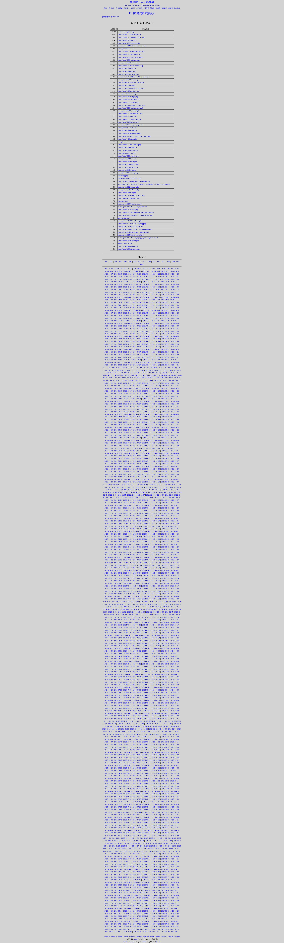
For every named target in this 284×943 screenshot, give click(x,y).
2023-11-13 (177, 604)
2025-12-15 (148, 851)
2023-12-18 (118, 617)
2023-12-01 (112, 612)
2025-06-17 (118, 794)
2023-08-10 (118, 575)
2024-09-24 (118, 708)
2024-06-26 (109, 679)
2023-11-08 (131, 604)
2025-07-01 (175, 796)
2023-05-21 (109, 549)
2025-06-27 (137, 796)
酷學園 (158, 8)
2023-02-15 (118, 518)
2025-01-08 (118, 742)
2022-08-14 (127, 458)
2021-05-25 (109, 315)
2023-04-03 (109, 534)
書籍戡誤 (164, 8)
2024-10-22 (156, 716)
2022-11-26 (116, 492)
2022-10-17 (127, 479)
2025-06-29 (156, 796)
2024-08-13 (174, 692)
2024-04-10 (137, 653)
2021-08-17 (146, 341)
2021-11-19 (119, 373)
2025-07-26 (109, 807)
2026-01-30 (127, 867)
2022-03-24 (146, 412)
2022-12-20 (109, 500)
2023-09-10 (109, 586)
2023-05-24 (137, 549)
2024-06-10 (109, 674)
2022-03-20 (109, 412)
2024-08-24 (127, 698)
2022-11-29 (144, 492)
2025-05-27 (146, 786)
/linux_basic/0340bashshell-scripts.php (131, 37)
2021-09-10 (146, 349)
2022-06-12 (146, 438)
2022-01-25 (127, 393)
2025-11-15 (177, 841)
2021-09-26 (146, 354)
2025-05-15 (109, 783)
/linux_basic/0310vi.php (126, 49)
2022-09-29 (109, 474)
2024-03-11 (156, 643)
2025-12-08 (160, 848)
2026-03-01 (109, 877)
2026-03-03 (127, 877)
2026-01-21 (118, 864)
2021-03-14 (109, 292)
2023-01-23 (127, 510)
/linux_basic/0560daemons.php (128, 122)
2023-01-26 (156, 510)
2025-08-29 (127, 817)
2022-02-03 (137, 396)
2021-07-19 (175, 331)
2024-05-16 (174, 664)
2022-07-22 (146, 451)
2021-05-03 (127, 308)
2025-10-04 (165, 828)
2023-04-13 (127, 536)
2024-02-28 (118, 640)
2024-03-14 (109, 646)
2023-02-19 (156, 518)
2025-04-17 (146, 773)
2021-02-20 (127, 284)
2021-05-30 (156, 315)
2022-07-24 (165, 451)
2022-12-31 (137, 503)
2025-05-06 (175, 778)
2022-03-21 (118, 412)
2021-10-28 (146, 365)
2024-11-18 (177, 724)
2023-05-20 (175, 547)
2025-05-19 (146, 783)
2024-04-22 (175, 656)
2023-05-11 (165, 544)
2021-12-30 (109, 386)
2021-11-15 (158, 370)
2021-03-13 (174, 289)
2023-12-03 (131, 612)
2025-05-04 (156, 778)
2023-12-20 (137, 617)
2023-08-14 (156, 575)
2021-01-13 (146, 271)
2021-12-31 (118, 386)
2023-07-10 (127, 565)
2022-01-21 (165, 391)
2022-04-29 (109, 425)
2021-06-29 (137, 326)
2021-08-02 (156, 336)
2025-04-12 (174, 770)
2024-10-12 (137, 713)
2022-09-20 (175, 469)
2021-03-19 (156, 292)
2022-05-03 (146, 425)
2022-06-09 (118, 438)
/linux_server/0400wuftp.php (128, 246)
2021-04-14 (174, 300)
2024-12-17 (138, 734)
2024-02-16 (156, 635)
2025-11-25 (116, 846)
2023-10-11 (175, 594)
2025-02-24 (109, 757)
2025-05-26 (137, 786)
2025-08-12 (118, 812)
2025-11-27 (135, 846)
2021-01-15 (165, 271)
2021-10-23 (175, 362)
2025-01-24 (118, 747)
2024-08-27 (156, 698)
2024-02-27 (109, 640)
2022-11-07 (172, 484)
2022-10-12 (156, 477)
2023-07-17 (118, 568)
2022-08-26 (165, 461)
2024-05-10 (118, 664)
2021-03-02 (146, 287)
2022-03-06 (127, 406)
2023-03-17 (174, 526)
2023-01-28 (175, 510)
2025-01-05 (165, 739)
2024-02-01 (165, 630)
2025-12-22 (137, 854)
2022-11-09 (112, 487)
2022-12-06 (131, 495)
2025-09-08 (146, 820)
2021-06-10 (109, 321)
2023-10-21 (118, 599)
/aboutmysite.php (124, 218)
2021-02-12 (127, 282)
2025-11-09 (121, 841)
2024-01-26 (109, 630)
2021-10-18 (127, 362)
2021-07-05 (118, 328)
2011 (135, 262)
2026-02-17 (146, 872)
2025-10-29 (175, 835)
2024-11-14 (140, 724)
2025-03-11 (175, 760)
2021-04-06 (175, 297)
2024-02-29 (127, 640)
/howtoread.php (123, 201)
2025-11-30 (163, 846)
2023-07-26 (127, 570)
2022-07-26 (109, 453)
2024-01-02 (109, 622)
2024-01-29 (137, 630)
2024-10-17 (109, 716)
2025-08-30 (137, 817)
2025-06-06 (165, 789)
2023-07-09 (118, 565)
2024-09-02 (137, 700)
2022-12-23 (137, 500)
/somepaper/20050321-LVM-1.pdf (129, 178)
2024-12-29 (175, 737)
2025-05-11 (146, 781)
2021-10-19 (137, 362)
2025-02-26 (127, 757)
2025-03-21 (118, 765)
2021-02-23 (156, 284)
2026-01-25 (156, 864)
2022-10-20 (156, 479)
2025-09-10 (165, 820)
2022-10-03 (146, 474)
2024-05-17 (109, 666)
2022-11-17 (109, 490)
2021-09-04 (165, 347)
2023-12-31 (165, 620)
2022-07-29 (127, 453)
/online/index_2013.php (126, 32)
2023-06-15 (118, 557)
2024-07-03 (175, 679)
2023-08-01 (109, 573)
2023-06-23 (118, 560)
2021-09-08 (127, 349)
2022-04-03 (165, 414)
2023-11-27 (153, 609)
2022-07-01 (175, 443)
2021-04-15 (109, 302)
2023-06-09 (137, 555)
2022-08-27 (175, 461)
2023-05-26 (156, 549)
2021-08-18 (156, 341)
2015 (154, 262)
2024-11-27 (106, 729)
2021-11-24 (165, 373)
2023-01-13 (109, 508)
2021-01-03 (128, 269)
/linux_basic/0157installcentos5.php (130, 114)
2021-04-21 (165, 302)
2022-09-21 (109, 471)
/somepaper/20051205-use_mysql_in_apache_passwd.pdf (138, 238)
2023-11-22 (107, 609)
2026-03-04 (137, 877)
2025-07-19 (118, 804)
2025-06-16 (109, 794)
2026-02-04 (175, 867)
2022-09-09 (146, 466)
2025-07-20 (127, 804)
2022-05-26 (137, 432)
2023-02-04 (165, 513)
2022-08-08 (146, 456)
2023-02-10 (146, 516)
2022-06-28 (146, 443)
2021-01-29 (146, 276)
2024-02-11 (109, 635)
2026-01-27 (175, 864)
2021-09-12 (165, 349)
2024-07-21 (118, 687)
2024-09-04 (156, 700)
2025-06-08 (109, 791)
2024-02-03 (109, 633)
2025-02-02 (127, 750)
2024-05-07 (165, 661)
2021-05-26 (118, 315)
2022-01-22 (175, 391)
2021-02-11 (118, 282)
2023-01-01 (146, 503)
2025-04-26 (156, 776)
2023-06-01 (137, 552)
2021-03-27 (156, 295)
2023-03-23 (156, 529)
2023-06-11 (156, 555)
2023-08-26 (118, 581)
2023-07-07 (175, 562)
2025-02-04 (146, 750)
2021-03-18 (146, 292)
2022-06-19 (137, 440)
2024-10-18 (118, 716)
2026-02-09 (146, 869)
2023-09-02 (109, 583)
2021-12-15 (119, 380)
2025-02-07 (175, 750)
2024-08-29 (175, 698)
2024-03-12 (165, 643)
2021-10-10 (127, 360)
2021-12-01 (144, 375)
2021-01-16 (174, 271)
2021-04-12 (156, 300)
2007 (116, 262)
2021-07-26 (165, 334)
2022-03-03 (175, 404)
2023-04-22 (137, 539)
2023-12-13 (148, 614)
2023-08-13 (146, 575)
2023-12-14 (157, 614)
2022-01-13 (165, 388)
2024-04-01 (127, 651)
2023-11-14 (109, 607)
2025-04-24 (137, 776)
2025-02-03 (137, 750)
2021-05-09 (109, 310)
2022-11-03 (135, 484)
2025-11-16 (109, 843)
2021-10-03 (137, 357)
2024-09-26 (137, 708)
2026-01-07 (137, 859)
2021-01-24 (175, 274)
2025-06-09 (118, 791)
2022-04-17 (146, 419)
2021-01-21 (146, 274)
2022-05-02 (137, 425)
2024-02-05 (127, 633)
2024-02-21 (127, 638)
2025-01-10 (137, 742)
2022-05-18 (137, 430)
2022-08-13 (118, 458)
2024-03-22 (109, 648)
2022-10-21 (165, 479)
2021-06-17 (174, 321)
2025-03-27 (175, 765)
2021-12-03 (163, 375)
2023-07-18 (127, 568)
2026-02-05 (109, 869)
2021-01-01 (109, 269)
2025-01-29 (165, 747)
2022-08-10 (165, 456)
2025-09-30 (127, 828)
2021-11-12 (130, 370)
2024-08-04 (165, 690)
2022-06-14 (165, 438)
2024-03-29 (175, 648)
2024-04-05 (165, 651)
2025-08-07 (146, 809)
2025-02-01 (118, 750)
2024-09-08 (118, 703)
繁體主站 (107, 8)
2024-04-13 (165, 653)
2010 (130, 262)
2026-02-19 (165, 872)
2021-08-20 (175, 341)
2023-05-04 (175, 542)
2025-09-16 (146, 822)
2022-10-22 (175, 479)
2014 (149, 262)
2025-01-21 (165, 744)
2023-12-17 (109, 617)
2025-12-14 (138, 851)
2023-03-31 (156, 531)
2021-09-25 (137, 354)
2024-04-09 (127, 653)
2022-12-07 (141, 495)
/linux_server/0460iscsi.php (127, 162)
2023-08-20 (137, 578)
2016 (158, 262)
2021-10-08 (109, 360)
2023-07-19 (137, 568)
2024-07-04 (109, 682)
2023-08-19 (127, 578)
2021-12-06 (112, 378)
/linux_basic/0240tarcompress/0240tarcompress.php (136, 212)
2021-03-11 (156, 289)
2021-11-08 (172, 367)
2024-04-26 (137, 659)
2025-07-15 (156, 802)
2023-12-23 (165, 617)
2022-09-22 (118, 471)
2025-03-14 (127, 763)
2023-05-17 (146, 547)
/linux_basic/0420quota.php (127, 139)
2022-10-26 (137, 482)
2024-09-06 (175, 700)
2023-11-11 (159, 604)
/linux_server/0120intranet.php (128, 187)
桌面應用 (139, 8)
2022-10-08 (118, 477)
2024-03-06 (109, 643)
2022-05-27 (146, 432)
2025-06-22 (165, 794)
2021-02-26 (109, 287)
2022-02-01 (118, 396)
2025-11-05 (163, 838)
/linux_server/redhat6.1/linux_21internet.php (133, 232)
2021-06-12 (127, 321)
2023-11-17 (137, 607)
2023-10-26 (165, 599)
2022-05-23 (109, 432)
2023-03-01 (175, 521)
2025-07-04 (127, 799)
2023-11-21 (175, 607)
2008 (120, 262)
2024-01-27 (118, 630)
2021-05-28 (137, 315)
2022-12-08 (150, 495)
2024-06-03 (118, 672)
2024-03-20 (165, 646)
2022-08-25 (156, 461)
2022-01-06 (175, 386)
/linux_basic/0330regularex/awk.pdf (130, 108)
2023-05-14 (118, 547)
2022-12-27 (175, 500)
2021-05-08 (175, 308)
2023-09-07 (156, 583)
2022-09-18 (156, 469)
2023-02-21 (175, 518)
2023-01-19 (165, 508)
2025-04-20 (175, 773)
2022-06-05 (156, 435)
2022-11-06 (163, 484)
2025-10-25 (137, 835)
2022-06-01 (118, 435)
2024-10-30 (156, 718)
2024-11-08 (163, 721)
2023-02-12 (165, 516)
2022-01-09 (127, 388)
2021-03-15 (118, 292)
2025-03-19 (175, 763)
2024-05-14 (156, 664)
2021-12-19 (157, 380)
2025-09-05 (118, 820)
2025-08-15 (146, 812)
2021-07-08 (146, 328)
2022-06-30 (165, 443)
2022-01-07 (109, 388)
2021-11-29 (134, 375)
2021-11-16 (168, 370)
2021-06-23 (156, 323)
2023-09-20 (127, 588)
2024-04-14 (174, 653)
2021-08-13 (109, 341)
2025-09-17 (156, 822)
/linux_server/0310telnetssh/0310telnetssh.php (134, 181)
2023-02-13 (174, 516)
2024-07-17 (156, 685)
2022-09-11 (165, 466)
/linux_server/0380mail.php (127, 130)
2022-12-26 (165, 500)
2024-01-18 (109, 627)
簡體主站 (114, 8)
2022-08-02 (165, 453)
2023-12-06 (160, 612)
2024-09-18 (137, 705)
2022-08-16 (146, 458)
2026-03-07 (165, 877)
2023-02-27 (156, 521)
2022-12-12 (110, 497)
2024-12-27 (156, 737)
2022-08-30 (127, 464)
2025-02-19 (137, 755)
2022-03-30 (127, 414)
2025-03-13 (118, 763)
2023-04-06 (137, 534)
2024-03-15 (118, 646)
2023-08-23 (165, 578)
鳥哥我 (170, 8)
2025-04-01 (146, 768)
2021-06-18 (109, 323)
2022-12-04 (112, 495)
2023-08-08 (175, 573)
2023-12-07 (169, 612)
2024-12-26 (146, 737)
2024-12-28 (165, 737)
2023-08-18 (118, 578)
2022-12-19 (176, 497)
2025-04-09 (146, 770)
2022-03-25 (156, 412)
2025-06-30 (165, 796)
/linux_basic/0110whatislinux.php (129, 133)
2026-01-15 (137, 861)
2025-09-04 (109, 820)
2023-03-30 (146, 531)
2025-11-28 (144, 846)
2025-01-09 (127, 742)
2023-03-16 (165, 526)
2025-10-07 (118, 830)
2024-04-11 (146, 653)
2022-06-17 (118, 440)
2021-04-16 (118, 302)
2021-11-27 (116, 375)
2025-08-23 (146, 815)
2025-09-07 (137, 820)
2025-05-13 (165, 781)
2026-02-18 (156, 872)
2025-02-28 (146, 757)
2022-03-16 (146, 409)
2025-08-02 (175, 807)
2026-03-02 (118, 877)
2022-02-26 (127, 404)
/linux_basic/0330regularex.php (129, 60)
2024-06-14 (146, 674)
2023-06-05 (175, 552)
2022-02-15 (174, 399)
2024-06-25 (175, 677)
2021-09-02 (146, 347)
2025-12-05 (131, 848)
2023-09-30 (146, 591)
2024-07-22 (127, 687)
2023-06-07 (118, 555)
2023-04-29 (127, 542)
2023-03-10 (109, 526)
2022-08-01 (156, 453)
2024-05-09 (109, 664)
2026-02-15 (127, 872)
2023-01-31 (127, 513)
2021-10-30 (165, 365)
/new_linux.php (123, 142)
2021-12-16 (129, 380)
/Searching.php (123, 176)
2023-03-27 (118, 531)
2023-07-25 (118, 570)
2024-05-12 (137, 664)
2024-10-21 (146, 716)
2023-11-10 (149, 604)
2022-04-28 (175, 422)
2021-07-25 (156, 334)
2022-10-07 (109, 477)
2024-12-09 (141, 731)
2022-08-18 (165, 458)
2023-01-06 (118, 505)
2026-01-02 (165, 856)
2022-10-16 (118, 479)
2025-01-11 (146, 742)
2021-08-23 (127, 344)
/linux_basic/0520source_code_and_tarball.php (134, 136)
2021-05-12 (137, 310)
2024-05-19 (127, 666)
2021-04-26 (137, 305)
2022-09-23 (127, 471)
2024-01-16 (165, 625)
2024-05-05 (146, 661)
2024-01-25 (175, 627)
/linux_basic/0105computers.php (129, 99)
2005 (106, 262)
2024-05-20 (137, 666)
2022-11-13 (149, 487)
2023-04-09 (165, 534)
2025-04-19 (165, 773)
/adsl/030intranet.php (125, 243)
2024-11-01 (175, 718)
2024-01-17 (174, 625)
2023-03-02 (109, 523)
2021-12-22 (109, 383)
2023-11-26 (144, 609)
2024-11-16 (158, 724)
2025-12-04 (122, 848)
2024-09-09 (127, 703)
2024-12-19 (157, 734)
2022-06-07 (175, 435)
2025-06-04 (146, 789)
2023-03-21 (137, 529)
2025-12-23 (146, 854)
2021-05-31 (165, 315)
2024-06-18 (109, 677)
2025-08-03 (109, 809)
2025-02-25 (118, 757)
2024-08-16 (127, 695)
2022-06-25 (118, 443)
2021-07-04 (109, 328)
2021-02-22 (146, 284)
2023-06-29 (175, 560)
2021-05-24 (175, 313)
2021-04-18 (137, 302)
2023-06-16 (127, 557)
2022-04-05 (109, 417)
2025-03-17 (156, 763)
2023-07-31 (175, 570)
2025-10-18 (146, 833)
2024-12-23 (118, 737)
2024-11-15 (149, 724)
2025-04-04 (175, 768)
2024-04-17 (127, 656)
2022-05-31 (109, 435)
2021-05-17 (109, 313)
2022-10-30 (175, 482)
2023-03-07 (156, 523)
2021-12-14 (110, 380)
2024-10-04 (137, 711)
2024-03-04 (165, 640)
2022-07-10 (109, 448)
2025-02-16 (109, 755)
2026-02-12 (174, 869)
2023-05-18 (156, 547)
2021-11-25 (175, 373)
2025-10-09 (137, 830)
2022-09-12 (174, 466)
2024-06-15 (156, 674)
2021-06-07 (156, 318)
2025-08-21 (127, 815)
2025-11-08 (112, 841)
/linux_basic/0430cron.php (127, 94)
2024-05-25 (109, 669)
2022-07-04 (127, 445)
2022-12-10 (169, 495)
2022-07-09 (175, 445)
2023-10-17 (156, 596)
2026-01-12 (109, 861)
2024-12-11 (160, 731)
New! (141, 264)
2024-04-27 (146, 659)
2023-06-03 (156, 552)
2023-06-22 (109, 560)
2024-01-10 (109, 625)
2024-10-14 (156, 713)
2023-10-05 (118, 594)
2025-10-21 (175, 833)
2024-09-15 (109, 705)
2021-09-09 (137, 349)
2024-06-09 (175, 672)
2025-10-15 (118, 833)
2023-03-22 (146, 529)
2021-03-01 (137, 287)
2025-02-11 (137, 752)
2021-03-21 (175, 292)
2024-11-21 (128, 726)
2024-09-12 (156, 703)
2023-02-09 (137, 516)
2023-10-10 (165, 594)
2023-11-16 (128, 607)
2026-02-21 (109, 874)
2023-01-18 (156, 508)
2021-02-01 (175, 276)
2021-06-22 (146, 323)
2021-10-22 (165, 362)
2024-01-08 (165, 622)
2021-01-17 (109, 274)
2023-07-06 (165, 562)
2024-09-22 (175, 705)
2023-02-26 (146, 521)
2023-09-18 (109, 588)
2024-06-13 (137, 674)
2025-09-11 (175, 820)
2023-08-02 (118, 573)
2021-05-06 (156, 308)
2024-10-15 (165, 713)
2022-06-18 (127, 440)
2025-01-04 (156, 739)
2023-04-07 (146, 534)
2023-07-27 (137, 570)
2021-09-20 (165, 352)
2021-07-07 (137, 328)
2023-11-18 (147, 607)
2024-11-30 (134, 729)
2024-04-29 (165, 659)
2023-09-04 (127, 583)
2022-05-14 (174, 427)
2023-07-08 (109, 565)
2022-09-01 (146, 464)
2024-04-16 (118, 656)
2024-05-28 (137, 669)
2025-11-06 (172, 838)
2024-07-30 (127, 690)
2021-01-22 (156, 274)
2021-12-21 (176, 380)
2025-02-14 (165, 752)
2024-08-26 (146, 698)
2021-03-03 (156, 287)
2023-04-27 (109, 542)
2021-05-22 (156, 313)
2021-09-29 (175, 354)
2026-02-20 (175, 872)
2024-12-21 (176, 734)
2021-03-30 (109, 297)
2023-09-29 (137, 591)
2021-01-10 (118, 271)
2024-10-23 (165, 716)
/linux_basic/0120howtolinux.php (129, 145)
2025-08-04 (118, 809)
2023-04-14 (137, 536)
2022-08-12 (109, 458)
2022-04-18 (156, 419)
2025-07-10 (109, 802)
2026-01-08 (146, 859)
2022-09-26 (156, 471)
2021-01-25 (109, 276)
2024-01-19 (118, 627)
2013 (144, 262)
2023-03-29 (137, 531)
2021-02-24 (165, 284)
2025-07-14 (146, 802)
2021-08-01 (146, 336)
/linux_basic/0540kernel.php (127, 116)
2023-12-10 (119, 614)
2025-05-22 (175, 783)
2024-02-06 (137, 633)
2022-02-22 (165, 401)
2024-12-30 (109, 739)
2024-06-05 (137, 672)
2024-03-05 (175, 640)
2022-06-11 (137, 438)
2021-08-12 (174, 339)
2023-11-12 (168, 604)
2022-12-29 (118, 503)
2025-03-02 (165, 757)
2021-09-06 (109, 349)
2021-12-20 (167, 380)
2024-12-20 (167, 734)
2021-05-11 (127, 310)
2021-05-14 (156, 310)
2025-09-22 (127, 825)
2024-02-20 (118, 638)
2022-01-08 (118, 388)
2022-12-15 (138, 497)
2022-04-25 (146, 422)
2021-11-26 (106, 375)
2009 (125, 262)
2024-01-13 (137, 625)
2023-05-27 (165, 549)
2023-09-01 (175, 581)
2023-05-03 (165, 542)
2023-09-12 (127, 586)
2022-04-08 (137, 417)
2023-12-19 (127, 617)
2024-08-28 (165, 698)
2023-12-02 (122, 612)
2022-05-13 (165, 427)
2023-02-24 (127, 521)
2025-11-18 (128, 843)
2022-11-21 (147, 490)
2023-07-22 (165, 568)
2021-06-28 (127, 326)
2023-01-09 (146, 505)
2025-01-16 (118, 744)
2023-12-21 (146, 617)
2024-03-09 (137, 643)
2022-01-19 (146, 391)
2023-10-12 (109, 596)
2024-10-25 (109, 718)
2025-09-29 (118, 828)
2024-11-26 (175, 726)
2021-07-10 (165, 328)
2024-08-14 (109, 695)
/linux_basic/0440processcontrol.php (130, 66)
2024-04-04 (156, 651)
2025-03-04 (109, 760)
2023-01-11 (165, 505)
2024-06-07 (156, 672)
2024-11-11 (112, 724)
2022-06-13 (156, 438)
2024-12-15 (119, 734)
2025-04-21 (109, 776)
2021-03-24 (127, 295)
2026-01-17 (156, 861)
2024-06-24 (165, 677)
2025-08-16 (156, 812)
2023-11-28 (163, 609)
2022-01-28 (156, 393)
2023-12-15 (167, 614)
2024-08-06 (109, 692)
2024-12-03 (163, 729)
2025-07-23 (156, 804)
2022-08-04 (109, 456)
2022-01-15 (109, 391)
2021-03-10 (146, 289)
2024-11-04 (125, 721)
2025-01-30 (175, 747)
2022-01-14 (174, 388)
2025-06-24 (109, 796)
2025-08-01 (165, 807)
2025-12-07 (150, 848)
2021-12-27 (156, 383)
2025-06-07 (175, 789)
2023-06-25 (137, 560)
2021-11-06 (153, 367)
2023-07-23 (175, 568)
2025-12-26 (175, 854)
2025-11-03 (144, 838)
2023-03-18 (109, 529)
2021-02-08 (165, 279)
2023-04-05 (127, 534)
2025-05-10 (137, 781)
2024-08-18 (146, 695)
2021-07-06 (127, 328)
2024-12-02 (153, 729)
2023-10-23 (137, 599)
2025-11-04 (153, 838)
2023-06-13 (174, 555)
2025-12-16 (157, 851)
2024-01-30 (146, 630)
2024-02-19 (109, 638)
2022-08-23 (137, 461)
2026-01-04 (109, 859)
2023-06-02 (146, 552)
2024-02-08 (156, 633)
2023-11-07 (121, 604)
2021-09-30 (109, 357)
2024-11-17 (168, 724)
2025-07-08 (165, 799)
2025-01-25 (127, 747)
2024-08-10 (146, 692)
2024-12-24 (127, 737)
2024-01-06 (146, 622)
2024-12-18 (148, 734)
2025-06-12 (146, 791)
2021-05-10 (118, 310)
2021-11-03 (125, 367)
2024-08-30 (109, 700)
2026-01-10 (165, 859)
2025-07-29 (137, 807)
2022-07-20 (127, 451)
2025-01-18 (137, 744)
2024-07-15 (137, 685)
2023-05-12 (174, 544)
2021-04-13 (165, 300)
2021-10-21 (156, 362)
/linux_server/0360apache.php (128, 74)
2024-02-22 (137, 638)
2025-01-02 (137, 739)
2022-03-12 (109, 409)
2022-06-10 (127, 438)
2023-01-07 (127, 505)
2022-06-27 (137, 443)
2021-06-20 (127, 323)
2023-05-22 (118, 549)
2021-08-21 (109, 344)
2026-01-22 (127, 864)
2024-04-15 (109, 656)
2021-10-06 (165, 357)
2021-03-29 (175, 295)
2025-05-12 (156, 781)
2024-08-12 (165, 692)
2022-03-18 (165, 409)
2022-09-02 (156, 464)
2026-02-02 (156, 867)
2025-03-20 (109, 765)
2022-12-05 (122, 495)
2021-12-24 (127, 383)
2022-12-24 (146, 500)
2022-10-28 (156, 482)
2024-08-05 (175, 690)
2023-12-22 (156, 617)
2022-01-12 (156, 388)
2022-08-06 (127, 456)
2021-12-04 (172, 375)
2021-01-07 (165, 269)
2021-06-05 (137, 318)
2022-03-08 (146, 406)
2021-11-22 (147, 373)
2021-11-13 (140, 370)
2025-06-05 (156, 789)
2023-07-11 (137, 565)
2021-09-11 (156, 349)
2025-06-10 (127, 791)
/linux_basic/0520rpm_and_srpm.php (131, 125)
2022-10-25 (127, 482)
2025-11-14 (168, 841)
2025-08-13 (127, 812)
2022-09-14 (118, 469)
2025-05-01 (127, 778)
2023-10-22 (127, 599)
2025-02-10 (127, 752)
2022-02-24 (109, 404)
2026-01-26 (165, 864)
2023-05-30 (118, 552)
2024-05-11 (127, 664)
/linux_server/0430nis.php (127, 193)
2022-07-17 (174, 448)
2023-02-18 (146, 518)
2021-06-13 (137, 321)
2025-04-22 (118, 776)
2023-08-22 (156, 578)
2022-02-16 (109, 401)
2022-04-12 (174, 417)
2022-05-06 (175, 425)
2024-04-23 (109, 659)
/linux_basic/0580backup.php (128, 173)
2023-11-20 (165, 607)
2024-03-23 (118, 648)
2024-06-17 (174, 674)
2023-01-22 (118, 510)
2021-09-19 (156, 352)
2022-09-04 (175, 464)
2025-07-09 (175, 799)
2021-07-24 (146, 334)
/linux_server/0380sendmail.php (129, 111)
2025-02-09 (118, 752)
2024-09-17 (127, 705)
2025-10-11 (156, 830)
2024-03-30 (109, 651)
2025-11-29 (153, 846)
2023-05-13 (109, 547)
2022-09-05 (109, 466)
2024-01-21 (137, 627)
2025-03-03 (175, 757)
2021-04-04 (156, 297)
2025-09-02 (165, 817)
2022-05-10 (137, 427)
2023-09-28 (127, 591)
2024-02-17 (165, 635)
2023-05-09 (146, 544)
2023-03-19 (118, 529)
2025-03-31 (137, 768)
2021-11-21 (137, 373)
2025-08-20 (118, 815)
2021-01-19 (127, 274)
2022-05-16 (118, 430)
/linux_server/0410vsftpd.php (128, 97)
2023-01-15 (127, 508)
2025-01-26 (137, 747)
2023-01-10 (156, 505)
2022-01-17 (127, 391)
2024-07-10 (165, 682)
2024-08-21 (175, 695)
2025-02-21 (156, 755)
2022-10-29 (165, 482)
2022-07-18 (109, 451)
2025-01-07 (109, 742)
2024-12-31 (118, 739)
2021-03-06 (109, 289)
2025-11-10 (131, 841)
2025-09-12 (109, 822)
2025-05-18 (137, 783)
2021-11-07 (163, 367)
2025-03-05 (118, 760)
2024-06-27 (118, 679)
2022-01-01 (127, 386)
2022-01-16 (118, 391)
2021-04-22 (175, 302)
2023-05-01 (146, 542)
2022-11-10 (121, 487)
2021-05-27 (127, 315)
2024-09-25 (127, 708)
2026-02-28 (175, 874)
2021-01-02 (118, 269)
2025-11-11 (140, 841)
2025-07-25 (175, 804)
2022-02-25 (118, 404)
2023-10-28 (106, 601)
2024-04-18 (137, 656)
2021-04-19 (146, 302)
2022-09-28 (175, 471)
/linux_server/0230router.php (128, 150)
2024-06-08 (165, 672)
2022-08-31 (137, 464)
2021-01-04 (137, 269)
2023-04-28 (118, 542)
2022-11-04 (144, 484)
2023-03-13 (137, 526)
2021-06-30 (146, 326)
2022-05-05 (165, 425)
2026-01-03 (175, 856)
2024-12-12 (169, 731)
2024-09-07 (109, 703)
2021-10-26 (127, 365)
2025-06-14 (165, 791)
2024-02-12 (118, 635)
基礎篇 (120, 8)
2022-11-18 (119, 490)
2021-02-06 (146, 279)
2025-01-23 (109, 747)
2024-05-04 (137, 661)
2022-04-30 (118, 425)
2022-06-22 (165, 440)
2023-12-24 (175, 617)
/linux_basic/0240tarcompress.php (129, 54)
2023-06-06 (109, 555)
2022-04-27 (165, 422)
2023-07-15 (174, 565)
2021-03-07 (118, 289)
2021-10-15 (174, 360)
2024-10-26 (118, 718)
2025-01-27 (146, 747)
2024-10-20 (137, 716)
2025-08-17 (165, 812)
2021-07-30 (127, 336)
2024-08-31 (118, 700)
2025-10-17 (137, 833)
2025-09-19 (175, 822)
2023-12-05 (150, 612)
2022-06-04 (146, 435)
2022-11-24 (175, 490)
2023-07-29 (156, 570)
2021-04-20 (156, 302)
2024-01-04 (127, 622)
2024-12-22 (109, 737)
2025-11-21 (156, 843)
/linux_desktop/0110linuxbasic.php (130, 221)
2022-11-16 (177, 487)
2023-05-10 (156, 544)
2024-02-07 (146, 633)
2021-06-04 (127, 318)
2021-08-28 (175, 344)
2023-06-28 (165, 560)
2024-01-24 (165, 627)
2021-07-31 (137, 336)
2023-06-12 (165, 555)
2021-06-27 (118, 326)
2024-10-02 (118, 711)
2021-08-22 (118, 344)
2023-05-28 (175, 549)
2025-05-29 (165, 786)
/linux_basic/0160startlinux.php (129, 91)
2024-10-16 (174, 713)
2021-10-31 (175, 365)
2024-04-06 (175, 651)
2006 (111, 262)
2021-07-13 (118, 331)
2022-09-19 (165, 469)
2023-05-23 (127, 549)
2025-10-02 (146, 828)
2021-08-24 (137, 344)
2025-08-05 (127, 809)
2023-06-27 (156, 560)
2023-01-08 (137, 505)
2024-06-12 (127, 674)
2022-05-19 (146, 430)
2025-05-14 (174, 781)
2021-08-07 (127, 339)
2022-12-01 (162, 492)
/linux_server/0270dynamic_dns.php (130, 226)
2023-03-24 (165, 529)
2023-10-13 (118, 596)
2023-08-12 (137, 575)
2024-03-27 (156, 648)
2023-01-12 (174, 505)
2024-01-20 (127, 627)
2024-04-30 (175, 659)
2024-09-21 (165, 705)
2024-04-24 (118, 659)
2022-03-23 (137, 412)
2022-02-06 (165, 396)
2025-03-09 (156, 760)
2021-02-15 (156, 282)
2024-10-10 (118, 713)
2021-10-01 (118, 357)
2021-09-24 (127, 354)
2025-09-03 (175, 817)
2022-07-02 (109, 445)
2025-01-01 (127, 739)
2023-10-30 (125, 601)
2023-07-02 (127, 562)
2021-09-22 (109, 354)
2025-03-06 (127, 760)
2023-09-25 (175, 588)
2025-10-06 (109, 830)
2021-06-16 (165, 321)
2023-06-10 (146, 555)
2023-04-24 (156, 539)
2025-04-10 (156, 770)
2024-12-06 (112, 731)
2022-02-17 (118, 401)
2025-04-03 (165, 768)
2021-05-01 (109, 308)
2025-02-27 (137, 757)
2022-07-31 (146, 453)
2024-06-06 (146, 672)
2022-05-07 (109, 427)
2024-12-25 (137, 737)
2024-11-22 (137, 726)
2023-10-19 (175, 596)
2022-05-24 (118, 432)
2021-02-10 (109, 282)
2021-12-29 (175, 383)
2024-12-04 (172, 729)
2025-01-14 (174, 742)
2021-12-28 (165, 383)
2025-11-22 (165, 843)
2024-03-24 (127, 648)
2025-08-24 (156, 815)
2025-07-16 (165, 802)
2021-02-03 (118, 279)
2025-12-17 (167, 851)
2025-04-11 (165, 770)
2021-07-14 (127, 331)
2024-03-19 (156, 646)
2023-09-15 (156, 586)
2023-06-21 (175, 557)
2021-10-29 (156, 365)
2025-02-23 (175, 755)
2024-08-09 (137, 692)
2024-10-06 (156, 711)
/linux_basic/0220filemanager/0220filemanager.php (135, 215)
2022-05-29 (165, 432)
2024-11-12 (121, 724)
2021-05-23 (165, 313)
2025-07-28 (127, 807)
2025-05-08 (118, 781)
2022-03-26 (165, 412)
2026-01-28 (109, 867)
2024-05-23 (165, 666)
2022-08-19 (175, 458)
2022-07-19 (118, 451)
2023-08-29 (146, 581)
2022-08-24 (146, 461)
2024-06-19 (118, 677)
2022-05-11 (146, 427)
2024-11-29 (125, 729)
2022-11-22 (156, 490)
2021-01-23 (165, 274)
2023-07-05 (156, 562)
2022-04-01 (146, 414)
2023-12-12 (138, 614)
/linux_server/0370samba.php (128, 80)
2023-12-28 (137, 620)
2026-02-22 (118, 874)
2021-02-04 (127, 279)
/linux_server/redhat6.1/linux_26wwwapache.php (135, 229)
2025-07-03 (118, 799)
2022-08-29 (118, 464)
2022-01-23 (109, 393)
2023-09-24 (165, 588)
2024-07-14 (127, 685)
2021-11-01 (107, 367)
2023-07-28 (146, 570)
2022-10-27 (146, 482)
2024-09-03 (146, 700)
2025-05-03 (146, 778)
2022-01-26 (137, 393)
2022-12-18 (167, 497)
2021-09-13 (174, 349)
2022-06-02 (127, 435)
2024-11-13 (130, 724)
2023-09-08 (165, 583)
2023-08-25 (109, 581)
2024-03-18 (146, 646)
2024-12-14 (110, 734)
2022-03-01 (156, 404)
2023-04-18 (174, 536)
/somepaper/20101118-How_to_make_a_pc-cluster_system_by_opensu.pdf (144, 184)
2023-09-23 (156, 588)
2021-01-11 (127, 271)
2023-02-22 (109, 521)
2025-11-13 (158, 841)
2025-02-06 (165, 750)
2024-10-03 (127, 711)
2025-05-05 (165, 778)
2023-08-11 (127, 575)
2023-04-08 (156, 534)
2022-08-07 (137, 456)
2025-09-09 (156, 820)
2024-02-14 (137, 635)
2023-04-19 (109, 539)
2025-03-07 (137, 760)
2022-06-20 (146, 440)
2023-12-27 (127, 620)
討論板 (152, 8)
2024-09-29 (165, 708)
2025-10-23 (118, 835)
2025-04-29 (109, 778)
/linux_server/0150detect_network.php (131, 235)
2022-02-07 (175, 396)
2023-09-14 (146, 586)
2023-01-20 (175, 508)
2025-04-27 (165, 776)
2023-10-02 (165, 591)
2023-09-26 (109, 591)
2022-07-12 (127, 448)
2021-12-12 (169, 378)
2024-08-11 (156, 692)
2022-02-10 (127, 399)
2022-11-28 (134, 492)
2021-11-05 (144, 367)
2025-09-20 (109, 825)
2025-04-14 (118, 773)
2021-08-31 (127, 347)
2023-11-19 (156, 607)
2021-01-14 (156, 271)
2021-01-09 (109, 271)
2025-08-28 (118, 817)
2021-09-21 (175, 352)
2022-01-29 (165, 393)
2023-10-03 (175, 591)
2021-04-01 (127, 297)
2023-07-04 (146, 562)
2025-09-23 (137, 825)
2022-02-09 (118, 399)
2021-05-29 (146, 315)
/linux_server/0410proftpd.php (128, 241)
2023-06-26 (146, 560)
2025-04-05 (109, 770)
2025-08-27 (109, 817)
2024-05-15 (165, 664)
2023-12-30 (156, 620)
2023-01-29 (109, 513)
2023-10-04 (109, 594)
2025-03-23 (137, 765)
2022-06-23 (175, 440)
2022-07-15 (156, 448)
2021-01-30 (156, 276)
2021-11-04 (135, 367)
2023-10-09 (156, 594)
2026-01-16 (146, 861)
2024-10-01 (109, 711)
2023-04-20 (118, 539)
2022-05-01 (127, 425)
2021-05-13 (146, 310)
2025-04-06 (118, 770)
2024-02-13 (127, 635)
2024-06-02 (109, 672)
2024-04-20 (156, 656)
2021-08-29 (109, 347)
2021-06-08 (165, 318)
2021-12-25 (137, 383)
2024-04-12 (156, 653)
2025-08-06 (137, 809)
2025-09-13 (118, 822)
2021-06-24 (165, 323)
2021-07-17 (156, 331)
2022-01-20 (156, 391)
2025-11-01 (125, 838)
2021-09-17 (137, 352)
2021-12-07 (122, 378)
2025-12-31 (146, 856)
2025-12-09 (169, 848)
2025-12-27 (109, 856)
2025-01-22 (175, 744)
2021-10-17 (118, 362)
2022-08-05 (118, 456)
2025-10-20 (165, 833)
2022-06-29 (156, 443)
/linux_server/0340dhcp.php (127, 147)
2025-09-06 (127, 820)
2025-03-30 (127, 768)
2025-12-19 (109, 854)
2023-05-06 (118, 544)
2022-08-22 (127, 461)
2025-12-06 (141, 848)
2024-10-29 (146, 718)
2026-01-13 (118, 861)
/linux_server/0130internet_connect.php (131, 105)
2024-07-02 (165, 679)
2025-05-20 (156, 783)
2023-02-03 (156, 513)
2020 (177, 262)
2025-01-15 (109, 744)
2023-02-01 (137, 513)
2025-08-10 (175, 809)
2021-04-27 (146, 305)
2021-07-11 (175, 328)
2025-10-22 (109, 835)
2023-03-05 (137, 523)
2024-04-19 (146, 656)
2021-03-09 (137, 289)
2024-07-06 (127, 682)
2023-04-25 (165, 539)
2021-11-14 (149, 370)
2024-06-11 (118, 674)
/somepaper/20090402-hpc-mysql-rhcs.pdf (132, 207)
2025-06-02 (127, 789)
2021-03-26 (146, 295)
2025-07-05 (137, 799)
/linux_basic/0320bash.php (127, 40)
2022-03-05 (118, 406)
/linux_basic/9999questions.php (129, 249)
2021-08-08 (137, 339)
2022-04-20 (175, 419)
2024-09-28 (156, 708)
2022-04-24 (137, 422)
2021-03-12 (165, 289)
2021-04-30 (175, 305)
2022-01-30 (175, 393)
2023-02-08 (127, 516)
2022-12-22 (127, 500)
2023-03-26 (109, 531)
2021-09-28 (165, 354)
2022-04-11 (165, 417)
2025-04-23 (127, 776)
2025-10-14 (109, 833)
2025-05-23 (109, 786)
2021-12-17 (138, 380)
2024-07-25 (156, 687)
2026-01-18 (165, 861)
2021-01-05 (147, 269)
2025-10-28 (165, 835)
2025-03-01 (156, 757)
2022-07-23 (156, 451)
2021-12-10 (150, 378)
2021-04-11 (146, 300)
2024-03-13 (174, 643)
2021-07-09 (156, 328)
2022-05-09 (127, 427)
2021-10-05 (156, 357)
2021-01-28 (137, 276)
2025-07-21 (137, 804)
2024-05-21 (146, 666)
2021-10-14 (165, 360)
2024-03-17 (137, 646)
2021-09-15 (118, 352)
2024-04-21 (165, 656)
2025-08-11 (109, 812)
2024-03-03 (156, 640)
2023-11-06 (112, 604)
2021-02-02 (109, 279)
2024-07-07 (137, 682)
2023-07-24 (109, 570)
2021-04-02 (137, 297)
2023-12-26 (118, 620)
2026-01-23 (137, 864)
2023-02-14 (109, 518)
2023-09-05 (137, 583)
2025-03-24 (146, 765)
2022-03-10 (165, 406)
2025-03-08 (146, 760)
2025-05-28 (156, 786)
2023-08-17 (109, 578)
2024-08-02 (146, 690)
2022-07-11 (118, 448)
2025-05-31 (109, 789)
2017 (163, 262)
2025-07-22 (146, 804)
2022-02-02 (127, 396)
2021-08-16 (137, 341)
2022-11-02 (125, 484)
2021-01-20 (137, 274)
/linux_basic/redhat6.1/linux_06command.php (134, 77)
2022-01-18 (137, 391)
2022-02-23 (175, 401)
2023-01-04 (175, 503)
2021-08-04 (175, 336)
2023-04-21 (127, 539)
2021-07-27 (175, 334)
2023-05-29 (109, 552)
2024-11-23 (147, 726)
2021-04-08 (118, 300)
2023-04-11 (109, 536)
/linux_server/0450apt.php (127, 170)
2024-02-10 (175, 633)
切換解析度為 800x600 (110, 17)
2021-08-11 (165, 339)
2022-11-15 (168, 487)
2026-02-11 (165, 869)
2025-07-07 (156, 799)
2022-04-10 (156, 417)
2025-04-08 (137, 770)
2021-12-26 (146, 383)
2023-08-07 (165, 573)
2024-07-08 (146, 682)
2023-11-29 (172, 609)
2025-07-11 (118, 802)
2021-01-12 (137, 271)
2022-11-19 (128, 490)
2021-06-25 (175, 323)
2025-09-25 (156, 825)
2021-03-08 (127, 289)
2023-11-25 (135, 609)
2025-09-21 (118, 825)
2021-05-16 (174, 310)
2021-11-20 (128, 373)
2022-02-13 (156, 399)
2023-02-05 (175, 513)
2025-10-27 (156, 835)
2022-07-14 (146, 448)
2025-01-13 (165, 742)
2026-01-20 (109, 864)
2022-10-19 (146, 479)
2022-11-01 (116, 484)
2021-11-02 (116, 367)
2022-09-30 (118, 474)
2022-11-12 (140, 487)
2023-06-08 (127, 555)
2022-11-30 (153, 492)
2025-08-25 (165, 815)
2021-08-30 (118, 347)
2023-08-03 (127, 573)
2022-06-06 (165, 435)
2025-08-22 (137, 815)
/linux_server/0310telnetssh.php (129, 63)
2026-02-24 (137, 874)
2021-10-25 (118, 365)
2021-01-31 (165, 276)
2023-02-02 (146, 513)
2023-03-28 (127, 531)
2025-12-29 (127, 856)
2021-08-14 (118, 341)
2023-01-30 (118, 513)
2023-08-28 (137, 581)
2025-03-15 (137, 763)
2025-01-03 (146, 739)
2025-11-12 (149, 841)
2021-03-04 (165, 287)
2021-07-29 (118, 336)
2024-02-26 (175, 638)
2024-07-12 (109, 685)
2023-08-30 (156, 581)
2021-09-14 (109, 352)
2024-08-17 (137, 695)
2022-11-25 (107, 492)
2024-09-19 (146, 705)
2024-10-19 (127, 716)
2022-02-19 (137, 401)
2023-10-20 (109, 599)
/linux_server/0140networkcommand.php (132, 46)
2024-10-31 (165, 718)
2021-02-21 (137, 284)
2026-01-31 (137, 867)
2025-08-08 (156, 809)
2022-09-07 (127, 466)
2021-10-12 (146, 360)
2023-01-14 (118, 508)
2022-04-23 (127, 422)
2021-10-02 (127, 357)
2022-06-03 (137, 435)
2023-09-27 (118, 591)
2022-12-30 (127, 503)
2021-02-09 (175, 279)
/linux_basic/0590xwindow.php (128, 156)
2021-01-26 (118, 276)
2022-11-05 (153, 484)
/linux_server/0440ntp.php (127, 71)
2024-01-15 (156, 625)
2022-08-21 (118, 461)
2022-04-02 (156, 414)
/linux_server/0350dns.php (127, 68)
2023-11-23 (116, 609)
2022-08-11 (175, 456)
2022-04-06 (118, 417)
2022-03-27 (175, 412)
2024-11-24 (156, 726)
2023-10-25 (156, 599)
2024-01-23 (156, 627)
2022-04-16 (137, 419)
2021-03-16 (127, 292)
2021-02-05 (137, 279)
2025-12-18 (176, 851)
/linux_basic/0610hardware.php (129, 198)
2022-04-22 (118, 422)
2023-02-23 (118, 521)
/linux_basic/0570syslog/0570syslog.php (132, 224)
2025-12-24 (156, 854)
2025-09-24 (146, 825)
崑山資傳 (177, 8)
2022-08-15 (137, 458)
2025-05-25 (127, 786)
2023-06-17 (137, 557)
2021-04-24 (118, 305)
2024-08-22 (109, 698)
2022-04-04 (175, 414)
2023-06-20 (165, 557)
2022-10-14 (174, 477)
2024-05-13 (146, 664)
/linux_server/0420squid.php (128, 159)
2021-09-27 (156, 354)
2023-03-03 (118, 523)
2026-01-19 (175, 861)
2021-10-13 (156, 360)
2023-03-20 (127, 529)
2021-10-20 (146, 362)
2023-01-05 (109, 505)
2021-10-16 (109, 362)
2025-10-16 (127, 833)
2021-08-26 (156, 344)
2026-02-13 (109, 872)
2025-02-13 (156, 752)
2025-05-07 (109, 781)
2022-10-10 (137, 477)
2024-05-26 (118, 669)
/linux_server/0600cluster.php (128, 167)
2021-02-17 (174, 282)
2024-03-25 (137, 648)
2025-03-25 (156, 765)
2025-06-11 (137, 791)
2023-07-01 (118, 562)
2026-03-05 (146, 877)
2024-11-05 (135, 721)
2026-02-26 (156, 874)
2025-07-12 (127, 802)
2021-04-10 (137, 300)
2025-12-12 (119, 851)
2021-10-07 (175, 357)
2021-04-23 (109, 305)
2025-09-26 (165, 825)
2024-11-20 (119, 726)
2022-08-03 (175, 453)
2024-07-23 (137, 687)
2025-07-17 (174, 802)
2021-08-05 (109, 339)
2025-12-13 (129, 851)
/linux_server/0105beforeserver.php (130, 204)
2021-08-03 (165, 336)
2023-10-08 (146, 594)
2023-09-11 (118, 586)
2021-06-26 (109, 326)
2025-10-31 (116, 838)
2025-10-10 (146, 830)
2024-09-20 (156, 705)
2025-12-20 (118, 854)
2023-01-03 (165, 503)
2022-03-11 (175, 406)
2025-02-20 (146, 755)
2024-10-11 (127, 713)
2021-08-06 (118, 339)
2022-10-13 (165, 477)
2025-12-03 (112, 848)
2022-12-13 (119, 497)
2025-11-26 (125, 846)
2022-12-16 (148, 497)
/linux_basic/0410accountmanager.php (131, 51)
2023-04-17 (165, 536)
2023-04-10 (175, 534)
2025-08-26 (175, 815)
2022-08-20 (109, 461)
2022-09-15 (127, 469)
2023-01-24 (137, 510)
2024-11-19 (109, 726)
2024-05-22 (156, 666)
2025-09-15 (137, 822)
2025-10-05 (175, 828)
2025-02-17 (118, 755)
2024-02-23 (146, 638)
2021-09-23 (118, 354)
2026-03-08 (175, 877)
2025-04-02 (156, 768)
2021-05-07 (165, 308)
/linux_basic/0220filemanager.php (129, 34)
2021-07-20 (109, 334)
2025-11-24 (107, 846)
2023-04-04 (118, 534)
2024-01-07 (156, 622)
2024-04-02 (137, 651)
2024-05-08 (175, 661)
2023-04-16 (156, 536)
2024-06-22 (146, 677)
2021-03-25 (137, 295)
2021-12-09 (141, 378)
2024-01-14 (146, 625)
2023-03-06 (146, 523)
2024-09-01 (127, 700)
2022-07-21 (137, 451)
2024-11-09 (172, 721)
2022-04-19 (165, 419)
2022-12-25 (156, 500)
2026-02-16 (137, 872)
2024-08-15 (118, 695)
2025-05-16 (118, 783)
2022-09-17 (146, 469)
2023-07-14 (165, 565)
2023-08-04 (137, 573)
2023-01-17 (146, 508)
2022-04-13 (109, 419)
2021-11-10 (112, 370)
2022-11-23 (165, 490)
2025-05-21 (165, 783)
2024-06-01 (175, 669)
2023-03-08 (165, 523)
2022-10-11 (146, 477)
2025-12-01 (172, 846)
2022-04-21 (109, 422)
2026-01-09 (156, 859)
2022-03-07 (137, 406)
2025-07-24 (165, 804)
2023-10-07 (137, 594)
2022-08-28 (109, 464)
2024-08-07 (118, 692)
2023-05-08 (137, 544)
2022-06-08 (109, 438)
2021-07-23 (137, 334)
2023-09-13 (137, 586)
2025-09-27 (175, 825)
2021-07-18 (165, 331)
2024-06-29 (137, 679)
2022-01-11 (146, 388)
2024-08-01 (137, 690)
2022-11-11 (131, 487)
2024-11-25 (165, 726)
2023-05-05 (109, 544)
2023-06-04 (165, 552)
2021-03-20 (165, 292)
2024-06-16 (165, 674)
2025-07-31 (156, 807)
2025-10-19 (156, 833)
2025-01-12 (156, 742)
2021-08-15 (127, 341)
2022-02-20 (146, 401)
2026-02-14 (118, 872)
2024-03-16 (127, 646)
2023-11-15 (119, 607)
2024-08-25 (137, 698)
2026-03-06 (156, 877)
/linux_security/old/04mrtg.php (128, 190)
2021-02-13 (137, 282)
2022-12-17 (157, 497)
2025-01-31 (109, 750)
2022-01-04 (156, 386)
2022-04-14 (118, 419)
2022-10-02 (137, 474)
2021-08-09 (146, 339)
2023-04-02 (175, 531)
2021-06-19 (118, 323)
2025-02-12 (146, 752)
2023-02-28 (165, 521)
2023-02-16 (127, 518)
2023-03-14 (146, 526)
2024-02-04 (118, 633)
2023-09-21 (137, 588)
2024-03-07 (118, 643)
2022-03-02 (165, 404)
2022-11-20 (137, 490)
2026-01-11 (175, 859)
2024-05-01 (109, 661)
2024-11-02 (107, 721)
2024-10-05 (146, 711)
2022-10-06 (175, 474)
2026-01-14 (127, 861)
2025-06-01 (118, 789)
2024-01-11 (118, 625)
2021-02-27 (118, 287)
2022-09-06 (118, 466)
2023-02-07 (118, 516)
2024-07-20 (109, 687)
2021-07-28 (109, 336)
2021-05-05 (146, 308)
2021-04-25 (127, 305)
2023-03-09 (175, 523)
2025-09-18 (165, 822)
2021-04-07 (109, 300)
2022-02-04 (146, 396)
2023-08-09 (109, 575)
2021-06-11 (118, 321)
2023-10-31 (135, 601)
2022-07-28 (118, 453)
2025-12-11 (110, 851)
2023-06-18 (146, 557)
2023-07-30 (165, 570)
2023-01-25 (146, 510)
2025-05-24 (118, 786)
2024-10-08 (175, 711)
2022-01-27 (146, 393)
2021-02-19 (118, 284)
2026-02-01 (146, 867)
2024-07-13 (118, 685)
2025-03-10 (165, 760)
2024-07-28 (109, 690)
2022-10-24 (118, 482)
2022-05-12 (156, 427)
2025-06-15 (174, 791)
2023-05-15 (127, 547)
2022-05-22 (175, 430)
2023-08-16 (174, 575)
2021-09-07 (118, 349)
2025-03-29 (118, 768)
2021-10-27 (137, 365)
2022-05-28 (156, 432)
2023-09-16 (165, 586)
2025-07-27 (118, 807)
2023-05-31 (127, 552)
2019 (173, 262)
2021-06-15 (156, 321)
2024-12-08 (131, 731)
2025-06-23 (175, 794)
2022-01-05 (165, 386)
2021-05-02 (118, 308)
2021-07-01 (156, 326)
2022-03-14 (127, 409)
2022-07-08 (165, 445)
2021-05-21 (146, 313)
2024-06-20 (127, 677)
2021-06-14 (146, 321)
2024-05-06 (156, 661)
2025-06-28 (146, 796)
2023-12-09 (110, 614)
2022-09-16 (137, 469)
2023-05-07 (127, 544)
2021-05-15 (165, 310)
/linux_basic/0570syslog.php (128, 128)
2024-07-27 (175, 687)
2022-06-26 (127, 443)
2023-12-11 (129, 614)
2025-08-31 (146, 817)
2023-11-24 (125, 609)
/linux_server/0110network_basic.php (131, 82)
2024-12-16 (129, 734)
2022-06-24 (109, 443)
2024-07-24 (146, 687)
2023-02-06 (109, 516)
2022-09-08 (137, 466)
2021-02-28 (127, 287)
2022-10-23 (109, 482)
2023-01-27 (165, 510)
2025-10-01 (137, 828)
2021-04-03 (146, 297)
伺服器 (126, 8)
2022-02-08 (109, 399)
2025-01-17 (127, 744)
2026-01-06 (127, 859)
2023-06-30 (109, 562)
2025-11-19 (137, 843)
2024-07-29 (118, 690)
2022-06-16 (109, 440)
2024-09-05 (165, 700)
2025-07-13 (137, 802)
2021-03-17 (137, 292)
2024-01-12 (127, 625)
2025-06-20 (146, 794)
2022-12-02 (172, 492)
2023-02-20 (165, 518)
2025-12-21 (127, 854)
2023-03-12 (127, 526)
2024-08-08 (127, 692)
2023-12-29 (146, 620)
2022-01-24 (118, 393)
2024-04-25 (127, 659)
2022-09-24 (137, 471)
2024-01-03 (118, 622)
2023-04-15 (146, 536)
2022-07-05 (137, 445)
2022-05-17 (127, 430)
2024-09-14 (174, 703)
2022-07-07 (156, 445)
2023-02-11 (156, 516)
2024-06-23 (156, 677)
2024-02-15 (146, 635)
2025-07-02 (109, 799)
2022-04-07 (127, 417)
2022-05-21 (165, 430)
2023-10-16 (146, 596)
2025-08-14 (137, 812)
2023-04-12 (118, 536)
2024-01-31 (156, 630)
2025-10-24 (127, 835)
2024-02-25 (165, 638)
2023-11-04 (172, 601)
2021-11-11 (121, 370)
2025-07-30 (146, 807)
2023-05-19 (165, 547)
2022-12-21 (118, 500)
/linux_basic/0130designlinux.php (129, 119)
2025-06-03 (137, 789)
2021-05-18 (118, 313)
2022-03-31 (137, 414)
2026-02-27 (165, 874)
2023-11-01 (144, 601)
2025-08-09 (165, 809)
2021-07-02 (165, 326)
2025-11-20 (147, 843)
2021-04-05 (165, 297)
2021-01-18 (118, 274)
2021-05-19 (127, 313)
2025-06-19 (137, 794)
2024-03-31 (118, 651)
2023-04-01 (165, 531)
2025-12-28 (118, 856)
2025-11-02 (135, 838)
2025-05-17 (127, 783)
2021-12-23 (118, 383)
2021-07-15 (137, 331)
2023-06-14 (109, 557)
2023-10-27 (175, 599)
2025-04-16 (137, 773)
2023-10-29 (116, 601)
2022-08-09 (156, 456)
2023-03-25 (175, 529)
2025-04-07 (127, 770)
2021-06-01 (175, 315)
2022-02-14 (165, 399)
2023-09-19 (118, 588)
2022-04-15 (127, 419)
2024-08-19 (156, 695)
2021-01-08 (175, 269)
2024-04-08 (118, 653)
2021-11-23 (156, 373)
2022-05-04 (156, 425)
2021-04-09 (127, 300)
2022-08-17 (156, 458)
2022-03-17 (156, 409)
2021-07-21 (118, 334)
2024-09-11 (146, 703)
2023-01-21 (109, 510)
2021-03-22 (109, 295)
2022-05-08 (118, 427)
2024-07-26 (165, 687)
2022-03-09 (156, 406)
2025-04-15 (127, 773)
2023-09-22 (146, 588)
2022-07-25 (175, 451)
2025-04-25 (146, 776)
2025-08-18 (174, 812)
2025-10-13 (174, 830)
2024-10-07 (165, 711)
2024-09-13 (165, 703)
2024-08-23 (118, 698)
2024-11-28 (116, 729)
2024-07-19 (175, 685)
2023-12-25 (109, 620)
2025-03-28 (109, 768)
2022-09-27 (165, 471)
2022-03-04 (109, 406)
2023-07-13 (156, 565)
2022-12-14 (129, 497)
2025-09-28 (109, 828)
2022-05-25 (127, 432)
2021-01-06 (156, 269)
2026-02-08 (137, 869)
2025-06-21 (156, 794)
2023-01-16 (137, 508)
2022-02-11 (137, 399)
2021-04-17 (127, 302)
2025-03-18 (165, 763)
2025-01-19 (146, 744)
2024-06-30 (146, 679)
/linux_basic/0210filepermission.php (130, 57)
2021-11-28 (125, 375)
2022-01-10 (137, 388)
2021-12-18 (148, 380)
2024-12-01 (144, 729)
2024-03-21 (175, 646)
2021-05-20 (137, 313)
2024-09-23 (109, 708)
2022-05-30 (175, 432)
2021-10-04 (146, 357)
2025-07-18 (109, 804)
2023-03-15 (156, 526)
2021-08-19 (165, 341)
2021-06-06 (146, 318)
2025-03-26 (165, 765)
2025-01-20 (156, 744)
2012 (139, 262)
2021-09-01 (137, 347)
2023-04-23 (146, 539)
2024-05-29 (146, 669)
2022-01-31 (109, 396)
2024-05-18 (118, 666)
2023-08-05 (146, 573)
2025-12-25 (165, 854)
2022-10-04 (156, 474)
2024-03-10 (146, 643)
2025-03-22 (127, 765)
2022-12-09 (160, 495)
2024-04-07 (109, 653)
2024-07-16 (146, 685)
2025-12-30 (137, 856)
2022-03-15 (137, 409)
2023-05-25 (146, 549)
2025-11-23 (175, 843)
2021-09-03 (156, 347)
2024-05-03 (127, 661)
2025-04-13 (109, 773)
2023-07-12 (146, 565)
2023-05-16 (137, 547)
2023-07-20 (146, 568)
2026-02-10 (156, 869)
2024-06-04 (127, 672)
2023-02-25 (137, 521)
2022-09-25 (146, 471)
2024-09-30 (175, 708)
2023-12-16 (176, 614)
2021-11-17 (177, 370)
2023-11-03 (163, 601)
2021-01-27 (127, 276)
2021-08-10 (156, 339)
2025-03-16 (146, 763)
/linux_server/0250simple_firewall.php (131, 88)
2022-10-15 (109, 479)
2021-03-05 (175, 287)
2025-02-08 (109, 752)
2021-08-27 (165, 344)
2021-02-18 (109, 284)
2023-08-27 (127, 581)
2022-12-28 (109, 503)
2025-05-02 (137, 778)
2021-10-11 (137, 360)
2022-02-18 (127, 401)
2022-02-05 (156, 396)
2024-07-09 (156, 682)
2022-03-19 (175, 409)
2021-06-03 (118, 318)
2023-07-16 (109, 568)
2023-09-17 (174, 586)
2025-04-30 (118, 778)
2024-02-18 (174, 635)
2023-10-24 (146, 599)
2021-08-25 (146, 344)
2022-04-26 (156, 422)
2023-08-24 (175, 578)
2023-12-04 (141, 612)
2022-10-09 (127, 477)
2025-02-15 (174, 752)
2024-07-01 (156, 679)
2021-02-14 (146, 282)
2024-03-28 (165, 648)
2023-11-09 (140, 604)
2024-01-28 (127, 630)
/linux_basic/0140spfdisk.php (128, 209)
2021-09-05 (175, 347)
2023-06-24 (127, 560)
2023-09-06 (146, 583)
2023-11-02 (153, 601)
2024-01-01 (175, 620)
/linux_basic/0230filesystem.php (129, 43)
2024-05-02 (118, 661)
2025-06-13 (156, 791)
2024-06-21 (137, 677)
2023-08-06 (156, 573)
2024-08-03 (156, 690)
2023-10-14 (127, 596)
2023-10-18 (165, 596)
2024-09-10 (137, 703)
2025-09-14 (127, 822)
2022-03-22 (127, 412)
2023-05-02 (156, 542)
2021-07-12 (109, 331)
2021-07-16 (146, 331)
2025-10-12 (165, 830)
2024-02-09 (165, 633)
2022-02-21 (156, 401)
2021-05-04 (137, 308)
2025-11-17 (119, 843)
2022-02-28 (146, 404)
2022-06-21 (156, 440)
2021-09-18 (146, 352)
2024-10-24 (175, 716)
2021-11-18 (109, 373)
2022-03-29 (118, 414)
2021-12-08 (131, 378)
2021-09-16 (127, 352)
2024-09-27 (146, 708)
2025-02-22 (165, 755)
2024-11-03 (116, 721)
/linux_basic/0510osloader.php (128, 102)
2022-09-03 (165, 464)
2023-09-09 (175, 583)
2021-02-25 (175, 284)
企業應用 (132, 8)
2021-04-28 (156, 305)
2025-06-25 (118, 796)
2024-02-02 (175, 630)
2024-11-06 (144, 721)
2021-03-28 (165, 295)
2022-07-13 (137, 448)
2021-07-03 (175, 326)
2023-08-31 (165, 581)
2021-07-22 (127, 334)
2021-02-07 (156, 279)
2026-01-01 (156, 856)
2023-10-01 (156, 591)
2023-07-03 (137, 562)
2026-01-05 (118, 859)
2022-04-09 (146, 417)
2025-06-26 (127, 796)
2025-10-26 (146, 835)
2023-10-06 (127, 594)
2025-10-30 (107, 838)
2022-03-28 (109, 414)
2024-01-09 (175, 622)
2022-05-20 (156, 430)
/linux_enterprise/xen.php (126, 153)
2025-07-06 (146, 799)
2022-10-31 (107, 484)
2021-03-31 (118, 297)
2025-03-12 (109, 763)
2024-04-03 (146, 651)
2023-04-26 (175, 539)
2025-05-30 (175, 786)
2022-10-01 (127, 474)
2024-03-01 (137, 640)
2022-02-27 (137, 404)
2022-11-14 (158, 487)
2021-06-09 (175, 318)
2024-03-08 (127, 643)
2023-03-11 (118, 526)
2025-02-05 (156, 750)
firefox (148, 5)
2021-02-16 (165, 282)
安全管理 (146, 8)
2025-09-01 (156, 817)
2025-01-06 (175, 739)
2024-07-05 (118, 682)
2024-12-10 (150, 731)
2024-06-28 (127, 679)
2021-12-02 (153, 375)
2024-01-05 (137, 622)
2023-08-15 (165, 575)
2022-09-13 (109, 469)
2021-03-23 (118, 295)
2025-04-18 (156, 773)
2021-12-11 (160, 378)
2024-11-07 (153, 721)
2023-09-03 (118, 583)
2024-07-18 (165, 685)
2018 (168, 262)
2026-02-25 (146, 874)
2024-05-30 (156, 669)
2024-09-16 (118, 705)
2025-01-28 (156, 747)
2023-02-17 (137, 518)
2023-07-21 (156, 568)
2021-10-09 (118, 360)
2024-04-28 (156, 659)
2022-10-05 (165, 474)
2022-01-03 (146, 386)
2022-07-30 (137, 453)
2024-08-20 (165, 695)
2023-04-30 (137, 542)
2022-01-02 (137, 386)
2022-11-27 (125, 492)
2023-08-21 (146, 578)
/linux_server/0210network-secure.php (131, 195)
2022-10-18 (137, 479)
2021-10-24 (109, 365)
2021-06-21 (137, 323)
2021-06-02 (109, 318)
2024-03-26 (146, 648)
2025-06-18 (127, 794)
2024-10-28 (137, 718)
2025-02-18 (127, 755)
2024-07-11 (175, 682)
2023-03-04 (127, 523)
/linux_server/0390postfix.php (128, 164)
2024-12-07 (122, 731)
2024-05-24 (175, 666)
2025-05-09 (127, 781)
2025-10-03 (156, 828)
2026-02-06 (118, 869)
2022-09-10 (156, 466)
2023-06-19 (156, 557)
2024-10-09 (109, 713)
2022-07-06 (146, 445)
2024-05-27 (127, 669)
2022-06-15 (174, 438)
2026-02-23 (127, 874)
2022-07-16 (165, 448)
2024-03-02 (146, 640)
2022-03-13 (118, 409)
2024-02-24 (156, 638)
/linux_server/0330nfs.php (127, 85)
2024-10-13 (146, 713)
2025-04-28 (175, 776)
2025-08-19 (109, 815)
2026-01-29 (118, 867)
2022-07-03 (118, 445)
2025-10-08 (127, 830)
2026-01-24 (146, 864)
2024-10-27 (127, 718)
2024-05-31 (165, 669)
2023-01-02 (156, 503)
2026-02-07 (127, 869)
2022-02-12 (146, 399)
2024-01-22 (146, 627)
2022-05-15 (109, 430)
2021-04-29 (165, 305)
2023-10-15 (137, 596)
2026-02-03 (165, 867)
